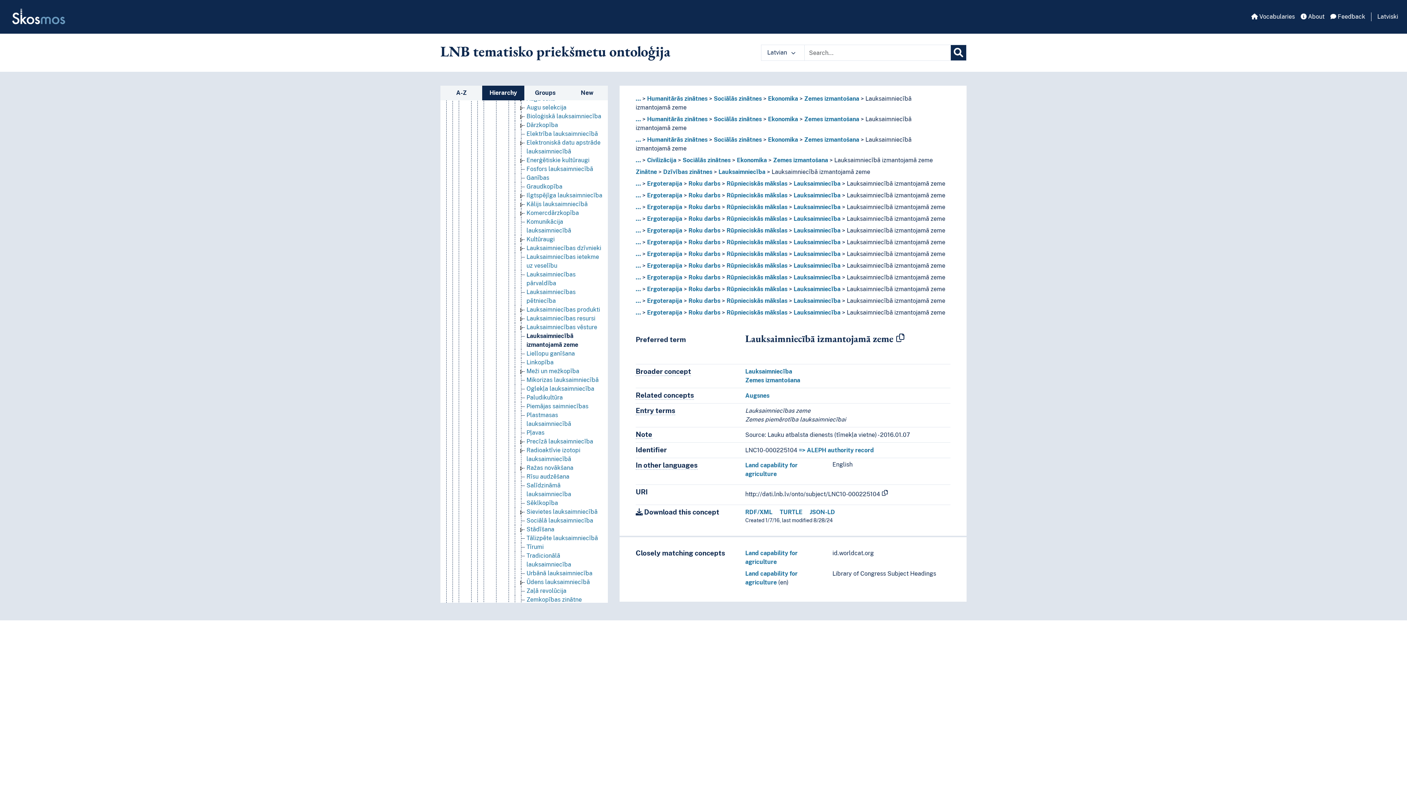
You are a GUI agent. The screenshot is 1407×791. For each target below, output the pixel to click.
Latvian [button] (778, 52)
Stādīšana (540, 529)
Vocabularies (1276, 16)
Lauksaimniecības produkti (563, 309)
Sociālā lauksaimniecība (560, 520)
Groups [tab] (545, 92)
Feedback (1350, 16)
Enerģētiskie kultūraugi (558, 160)
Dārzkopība (542, 125)
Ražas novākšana (550, 467)
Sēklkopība (542, 503)
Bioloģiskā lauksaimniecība (564, 116)
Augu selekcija (546, 107)
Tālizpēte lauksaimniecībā (562, 538)
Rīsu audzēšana (548, 476)
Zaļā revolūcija (546, 590)
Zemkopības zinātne (554, 599)
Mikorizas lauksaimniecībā (563, 379)
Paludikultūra (545, 397)
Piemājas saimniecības (557, 406)
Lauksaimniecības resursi (561, 318)
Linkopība (540, 362)
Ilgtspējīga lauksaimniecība (564, 195)
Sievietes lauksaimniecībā (562, 511)
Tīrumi (535, 546)
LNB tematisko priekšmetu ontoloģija (555, 51)
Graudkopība (544, 186)
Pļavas (535, 432)
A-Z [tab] (461, 92)
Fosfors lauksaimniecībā (560, 169)
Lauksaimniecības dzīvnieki (564, 248)
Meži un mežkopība (553, 371)
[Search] (958, 53)
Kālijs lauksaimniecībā (557, 204)
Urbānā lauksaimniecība (559, 573)
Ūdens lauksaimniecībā (558, 582)
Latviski (1387, 16)
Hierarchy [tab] (503, 92)
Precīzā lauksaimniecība (560, 441)
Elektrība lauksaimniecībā (562, 133)
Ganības (538, 177)
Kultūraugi (541, 239)
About (1316, 16)
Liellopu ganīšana (551, 353)
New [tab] (587, 92)
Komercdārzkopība (553, 212)
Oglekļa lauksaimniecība (560, 388)
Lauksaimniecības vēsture (562, 327)
